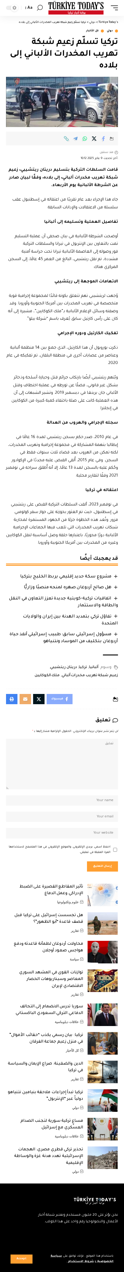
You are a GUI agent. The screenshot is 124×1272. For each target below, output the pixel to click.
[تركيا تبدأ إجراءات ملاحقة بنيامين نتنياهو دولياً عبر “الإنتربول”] (103, 1100)
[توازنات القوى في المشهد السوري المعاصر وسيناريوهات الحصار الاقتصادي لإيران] (103, 980)
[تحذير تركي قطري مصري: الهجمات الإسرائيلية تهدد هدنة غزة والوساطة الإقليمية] (103, 1157)
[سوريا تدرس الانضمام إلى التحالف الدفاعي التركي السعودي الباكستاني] (103, 1014)
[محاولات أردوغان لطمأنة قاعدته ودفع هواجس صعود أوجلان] (103, 952)
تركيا (83, 667)
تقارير (75, 930)
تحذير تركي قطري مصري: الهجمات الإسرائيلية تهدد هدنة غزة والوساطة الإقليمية (48, 1156)
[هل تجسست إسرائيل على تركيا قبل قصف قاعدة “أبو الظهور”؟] (103, 923)
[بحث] (40, 8)
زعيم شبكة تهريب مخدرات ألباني (90, 675)
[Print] (11, 699)
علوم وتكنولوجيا (68, 902)
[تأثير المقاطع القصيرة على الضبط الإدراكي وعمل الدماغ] (103, 895)
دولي (110, 31)
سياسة (74, 959)
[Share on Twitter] (94, 138)
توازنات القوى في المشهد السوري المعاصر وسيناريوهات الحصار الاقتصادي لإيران (51, 979)
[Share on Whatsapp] (85, 138)
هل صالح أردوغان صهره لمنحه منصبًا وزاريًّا (67, 587)
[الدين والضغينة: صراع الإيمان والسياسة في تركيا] (103, 1072)
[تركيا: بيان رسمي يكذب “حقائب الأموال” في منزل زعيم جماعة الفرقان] (103, 1043)
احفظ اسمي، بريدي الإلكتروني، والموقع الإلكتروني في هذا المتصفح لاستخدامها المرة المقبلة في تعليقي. (59, 849)
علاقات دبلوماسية (67, 1022)
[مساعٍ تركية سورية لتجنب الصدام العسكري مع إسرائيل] (103, 1129)
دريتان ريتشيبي (63, 667)
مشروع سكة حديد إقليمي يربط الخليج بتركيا (65, 576)
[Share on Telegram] (75, 138)
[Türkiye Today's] (76, 8)
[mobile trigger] (113, 8)
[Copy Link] (66, 138)
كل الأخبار (92, 31)
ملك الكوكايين (47, 675)
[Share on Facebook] (103, 138)
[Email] (25, 699)
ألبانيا (93, 667)
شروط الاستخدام (80, 1261)
